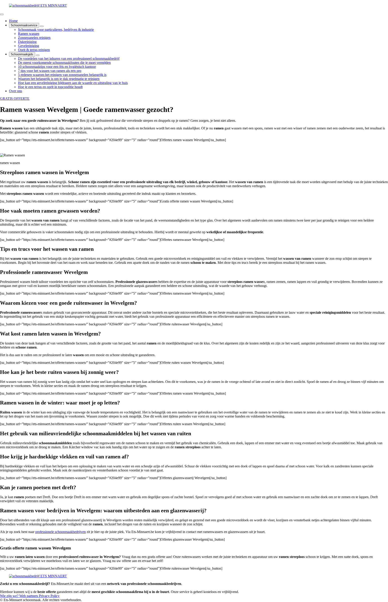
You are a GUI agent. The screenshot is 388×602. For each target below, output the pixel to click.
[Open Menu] (2, 14)
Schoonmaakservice (24, 25)
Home (13, 21)
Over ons (15, 91)
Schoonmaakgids (22, 54)
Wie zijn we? (9, 596)
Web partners (29, 596)
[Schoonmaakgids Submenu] (38, 55)
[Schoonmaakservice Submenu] (42, 26)
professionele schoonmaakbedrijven (60, 532)
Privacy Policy (49, 596)
